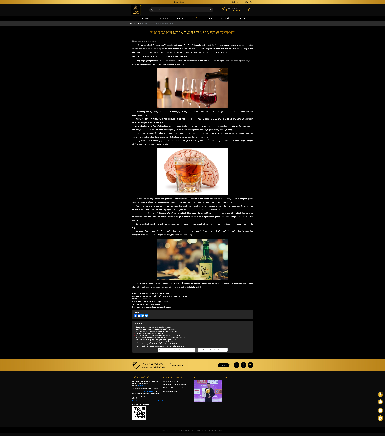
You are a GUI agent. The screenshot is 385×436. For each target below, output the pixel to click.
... (186, 350)
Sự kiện (179, 18)
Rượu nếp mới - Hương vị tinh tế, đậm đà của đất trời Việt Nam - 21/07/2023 (156, 344)
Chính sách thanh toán (170, 381)
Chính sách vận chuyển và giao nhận (175, 385)
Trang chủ (146, 18)
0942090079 (142, 385)
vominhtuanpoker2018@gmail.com (153, 302)
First (170, 350)
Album (209, 18)
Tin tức (194, 18)
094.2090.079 (145, 299)
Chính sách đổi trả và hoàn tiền (173, 388)
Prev (175, 350)
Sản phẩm (163, 18)
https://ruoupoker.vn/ (156, 401)
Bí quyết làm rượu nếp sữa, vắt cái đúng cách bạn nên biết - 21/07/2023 (155, 329)
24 (215, 350)
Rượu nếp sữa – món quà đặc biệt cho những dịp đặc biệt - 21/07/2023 (155, 342)
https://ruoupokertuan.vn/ (140, 401)
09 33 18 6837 (149, 391)
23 (211, 350)
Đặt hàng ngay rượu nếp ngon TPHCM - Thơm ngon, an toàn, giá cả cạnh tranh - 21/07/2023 (161, 338)
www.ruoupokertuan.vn (150, 304)
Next (219, 350)
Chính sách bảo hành (170, 391)
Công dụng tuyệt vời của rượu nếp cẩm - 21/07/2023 (150, 333)
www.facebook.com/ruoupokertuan (156, 307)
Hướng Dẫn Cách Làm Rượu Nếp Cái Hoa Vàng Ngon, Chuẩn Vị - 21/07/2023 (156, 331)
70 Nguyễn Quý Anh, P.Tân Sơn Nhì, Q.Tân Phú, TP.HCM (163, 296)
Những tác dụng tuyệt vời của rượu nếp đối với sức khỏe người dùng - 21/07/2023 (158, 335)
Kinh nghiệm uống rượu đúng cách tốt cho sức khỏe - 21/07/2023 (153, 327)
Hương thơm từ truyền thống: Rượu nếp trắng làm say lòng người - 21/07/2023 (157, 340)
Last (225, 350)
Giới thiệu (225, 18)
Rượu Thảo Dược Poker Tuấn (183, 430)
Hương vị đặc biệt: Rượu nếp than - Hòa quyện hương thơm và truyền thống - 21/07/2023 (160, 346)
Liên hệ (242, 18)
